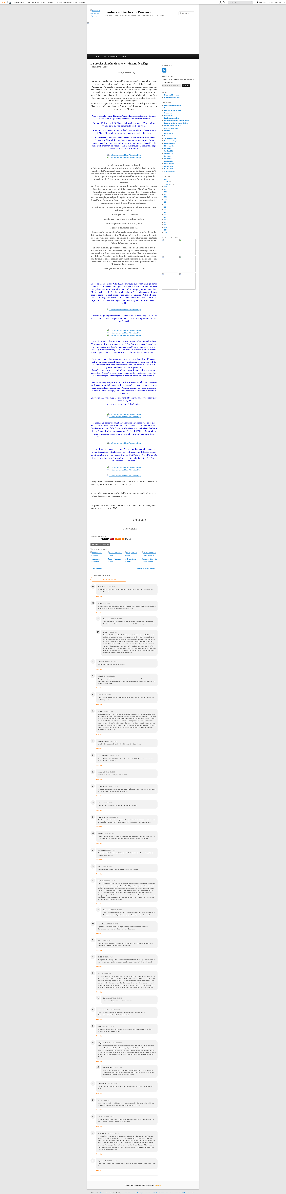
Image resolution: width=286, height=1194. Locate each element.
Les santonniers (169, 108)
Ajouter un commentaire (109, 579)
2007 (165, 232)
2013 (165, 217)
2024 (165, 189)
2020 (165, 199)
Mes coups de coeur (171, 136)
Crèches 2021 (168, 151)
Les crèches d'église (171, 141)
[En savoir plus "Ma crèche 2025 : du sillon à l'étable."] (187, 272)
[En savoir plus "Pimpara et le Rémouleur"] (170, 255)
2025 (165, 187)
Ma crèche (167, 156)
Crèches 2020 (168, 153)
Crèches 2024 (168, 169)
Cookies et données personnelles (169, 1193)
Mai (167, 182)
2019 (165, 202)
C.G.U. (155, 1193)
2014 (165, 215)
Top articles (127, 1193)
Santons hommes (170, 138)
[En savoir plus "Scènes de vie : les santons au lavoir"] (187, 289)
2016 (165, 210)
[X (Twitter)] (220, 2)
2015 (165, 212)
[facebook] (217, 2)
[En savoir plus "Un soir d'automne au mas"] (187, 255)
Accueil (97, 56)
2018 (165, 204)
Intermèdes (168, 113)
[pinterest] (224, 2)
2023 (165, 192)
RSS (164, 70)
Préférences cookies (188, 1193)
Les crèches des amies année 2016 (176, 123)
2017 (165, 207)
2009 (165, 227)
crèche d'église (169, 171)
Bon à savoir (168, 133)
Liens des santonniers (110, 56)
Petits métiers (169, 164)
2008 (165, 230)
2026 (165, 179)
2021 (165, 197)
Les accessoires (169, 143)
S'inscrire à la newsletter (100, 544)
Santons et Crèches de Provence (128, 12)
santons (167, 131)
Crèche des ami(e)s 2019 (172, 126)
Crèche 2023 (168, 166)
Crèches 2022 (168, 161)
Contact (123, 56)
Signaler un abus (145, 1193)
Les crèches (168, 115)
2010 (165, 225)
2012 (165, 220)
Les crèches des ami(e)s (172, 110)
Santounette (104, 1193)
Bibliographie (169, 146)
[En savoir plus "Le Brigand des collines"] (170, 272)
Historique (167, 148)
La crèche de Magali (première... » (147, 569)
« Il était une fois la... (96, 569)
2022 (165, 194)
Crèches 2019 (168, 159)
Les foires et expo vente (172, 105)
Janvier (168, 184)
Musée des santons (171, 128)
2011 (165, 222)
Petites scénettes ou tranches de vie (176, 120)
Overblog (158, 1185)
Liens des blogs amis (171, 95)
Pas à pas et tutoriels (171, 118)
